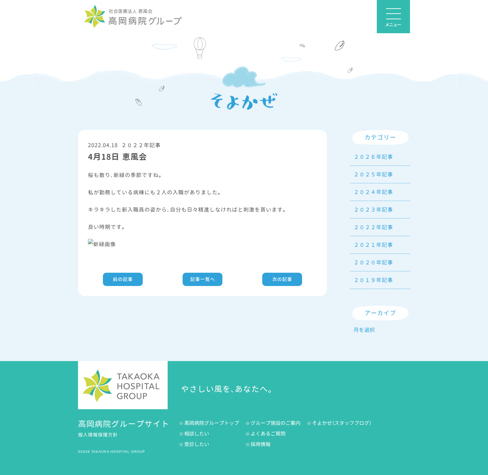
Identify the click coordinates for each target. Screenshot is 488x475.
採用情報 (261, 444)
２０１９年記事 (373, 280)
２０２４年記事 (373, 192)
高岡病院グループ (133, 16)
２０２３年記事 (373, 209)
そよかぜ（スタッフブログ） (341, 423)
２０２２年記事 (141, 145)
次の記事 (282, 279)
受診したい (196, 444)
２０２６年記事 (373, 156)
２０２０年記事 (373, 262)
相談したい (196, 433)
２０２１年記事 (373, 244)
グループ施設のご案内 (275, 423)
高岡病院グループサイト (123, 423)
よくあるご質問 (268, 433)
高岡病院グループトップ (211, 423)
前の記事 (123, 279)
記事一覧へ (202, 279)
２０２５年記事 (373, 174)
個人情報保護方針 (98, 434)
